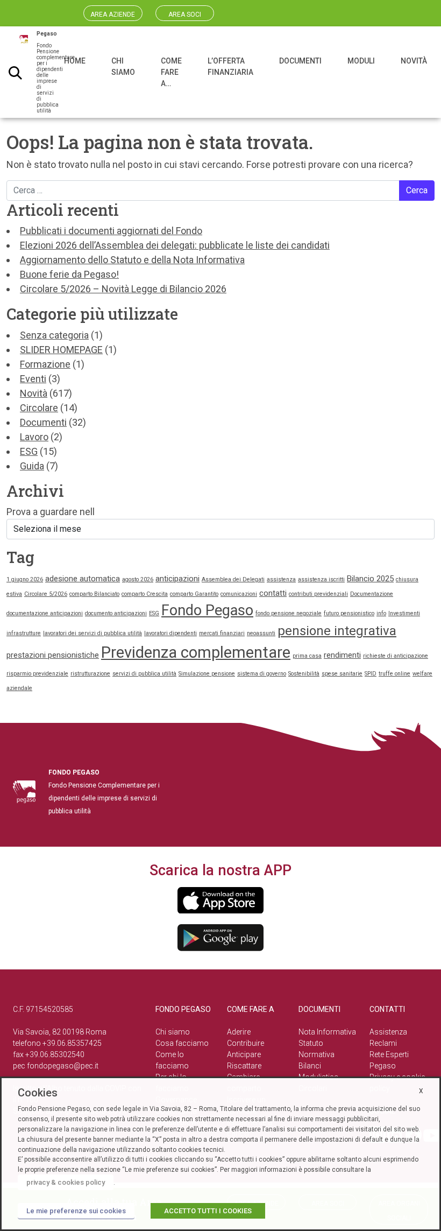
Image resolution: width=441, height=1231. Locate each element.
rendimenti (342, 655)
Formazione (45, 364)
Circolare (39, 407)
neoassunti (261, 633)
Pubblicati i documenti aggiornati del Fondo (111, 230)
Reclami (383, 1043)
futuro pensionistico (349, 613)
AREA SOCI (184, 14)
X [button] (421, 1091)
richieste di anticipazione (395, 655)
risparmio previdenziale (37, 673)
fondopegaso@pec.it (62, 1065)
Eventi (33, 378)
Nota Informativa (327, 1032)
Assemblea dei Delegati (233, 579)
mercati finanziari (222, 633)
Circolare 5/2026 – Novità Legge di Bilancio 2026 (123, 288)
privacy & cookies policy (65, 1182)
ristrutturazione (90, 673)
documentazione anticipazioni (44, 613)
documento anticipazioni (116, 613)
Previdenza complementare (195, 652)
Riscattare (244, 1065)
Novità (33, 393)
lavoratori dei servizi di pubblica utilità (92, 633)
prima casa (307, 655)
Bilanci (309, 1065)
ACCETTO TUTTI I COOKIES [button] (208, 1211)
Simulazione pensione (207, 673)
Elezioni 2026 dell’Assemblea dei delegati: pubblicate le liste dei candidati (175, 245)
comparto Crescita (145, 593)
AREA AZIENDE (112, 14)
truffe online (394, 673)
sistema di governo (261, 673)
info (381, 613)
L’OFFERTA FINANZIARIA (230, 66)
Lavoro (34, 436)
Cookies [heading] (38, 1092)
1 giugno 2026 (24, 579)
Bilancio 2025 (370, 578)
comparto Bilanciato (94, 593)
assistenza (281, 579)
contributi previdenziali (318, 593)
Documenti (43, 422)
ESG (29, 451)
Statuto (310, 1043)
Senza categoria (54, 335)
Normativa (316, 1054)
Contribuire (245, 1043)
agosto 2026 (137, 579)
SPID (370, 673)
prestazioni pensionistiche (52, 655)
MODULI (361, 61)
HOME (75, 61)
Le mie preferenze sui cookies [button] (76, 1211)
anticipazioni (177, 578)
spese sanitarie (342, 673)
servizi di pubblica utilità (144, 673)
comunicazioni (238, 593)
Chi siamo (172, 1032)
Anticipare (244, 1054)
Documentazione (371, 593)
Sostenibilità (303, 673)
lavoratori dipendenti (170, 633)
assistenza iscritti (321, 579)
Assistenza (388, 1032)
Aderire (239, 1032)
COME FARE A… (171, 72)
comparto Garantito (194, 593)
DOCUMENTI (300, 61)
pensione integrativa (337, 630)
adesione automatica (82, 578)
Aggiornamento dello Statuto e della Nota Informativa (132, 259)
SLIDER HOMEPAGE (61, 349)
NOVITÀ (414, 61)
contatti (273, 593)
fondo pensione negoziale (288, 613)
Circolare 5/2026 (45, 593)
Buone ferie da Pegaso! (69, 274)
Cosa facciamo (182, 1043)
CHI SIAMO (123, 66)
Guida (32, 466)
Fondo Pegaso (207, 610)
